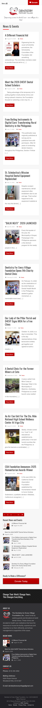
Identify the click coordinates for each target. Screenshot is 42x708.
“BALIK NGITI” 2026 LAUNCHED (20, 223)
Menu (4, 3)
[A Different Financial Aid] (12, 49)
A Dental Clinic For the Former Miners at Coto (19, 370)
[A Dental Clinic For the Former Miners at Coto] (12, 385)
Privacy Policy (22, 705)
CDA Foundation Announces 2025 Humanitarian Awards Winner (20, 468)
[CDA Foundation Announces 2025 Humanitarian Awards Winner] (12, 483)
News (21, 38)
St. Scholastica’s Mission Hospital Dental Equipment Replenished (17, 175)
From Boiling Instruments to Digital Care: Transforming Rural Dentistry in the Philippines (20, 122)
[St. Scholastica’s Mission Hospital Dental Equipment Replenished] (12, 192)
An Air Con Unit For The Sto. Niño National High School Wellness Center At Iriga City (21, 419)
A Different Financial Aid (16, 35)
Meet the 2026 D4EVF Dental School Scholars (19, 83)
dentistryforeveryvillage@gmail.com (20, 686)
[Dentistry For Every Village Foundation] (21, 11)
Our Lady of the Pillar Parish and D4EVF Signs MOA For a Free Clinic (20, 321)
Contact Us (31, 705)
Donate (34, 2)
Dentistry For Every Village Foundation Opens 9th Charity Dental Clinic (19, 270)
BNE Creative (24, 703)
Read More (9, 68)
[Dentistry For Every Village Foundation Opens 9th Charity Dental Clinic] (12, 287)
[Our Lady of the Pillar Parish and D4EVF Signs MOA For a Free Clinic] (12, 338)
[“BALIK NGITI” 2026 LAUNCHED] (12, 237)
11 (18, 515)
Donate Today (21, 581)
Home (10, 705)
